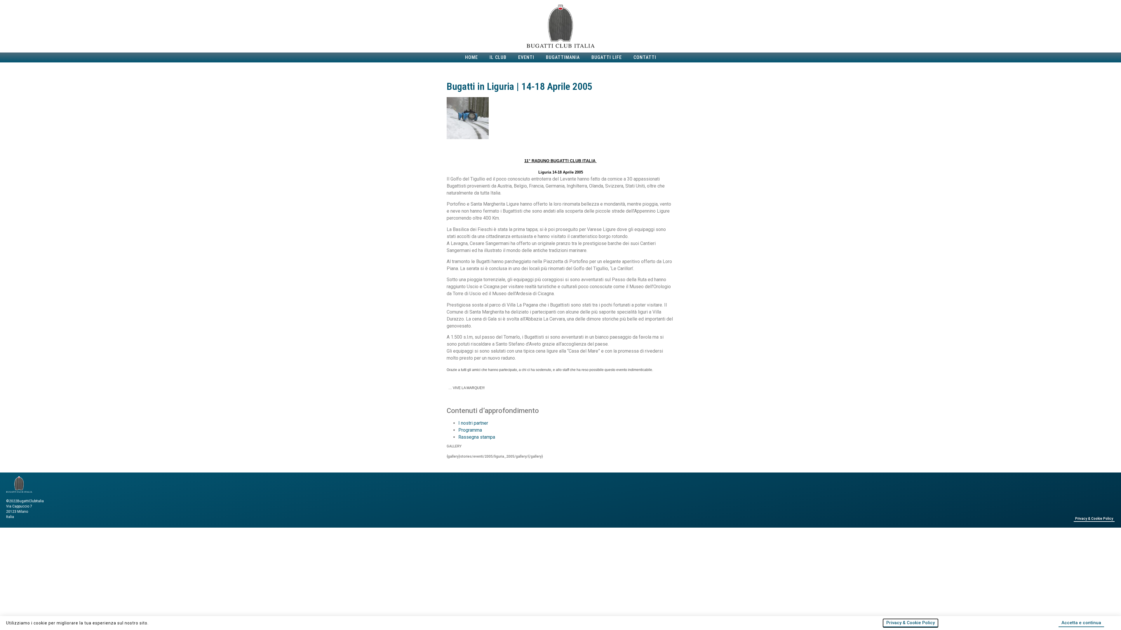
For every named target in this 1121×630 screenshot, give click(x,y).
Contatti (644, 57)
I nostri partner (473, 423)
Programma (470, 430)
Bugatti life (606, 57)
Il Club (498, 57)
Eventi (526, 57)
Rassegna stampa (476, 437)
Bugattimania (563, 57)
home (471, 57)
